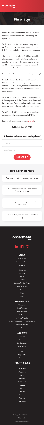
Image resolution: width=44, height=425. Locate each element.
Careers (22, 340)
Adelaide (22, 385)
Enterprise (22, 265)
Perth (22, 388)
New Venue (22, 258)
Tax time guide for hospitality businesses (22, 178)
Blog (22, 351)
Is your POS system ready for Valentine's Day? (22, 216)
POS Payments (22, 315)
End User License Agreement (22, 421)
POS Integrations (22, 324)
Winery (22, 290)
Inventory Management (22, 328)
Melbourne (22, 372)
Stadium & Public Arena (22, 283)
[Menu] (40, 5)
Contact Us (22, 346)
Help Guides (22, 354)
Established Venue (22, 262)
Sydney (22, 375)
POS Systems (22, 305)
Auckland (22, 398)
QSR (22, 276)
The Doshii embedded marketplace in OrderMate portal (22, 190)
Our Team (22, 336)
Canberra (22, 391)
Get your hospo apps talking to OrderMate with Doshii (22, 203)
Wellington (22, 401)
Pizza (22, 293)
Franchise (22, 273)
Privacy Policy (22, 418)
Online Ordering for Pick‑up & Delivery (22, 321)
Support (22, 358)
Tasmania (22, 395)
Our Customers (22, 343)
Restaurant (22, 270)
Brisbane (22, 378)
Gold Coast (22, 382)
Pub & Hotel (22, 280)
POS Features (22, 308)
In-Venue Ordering (22, 318)
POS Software (22, 311)
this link (31, 120)
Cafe (22, 296)
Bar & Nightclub (22, 286)
